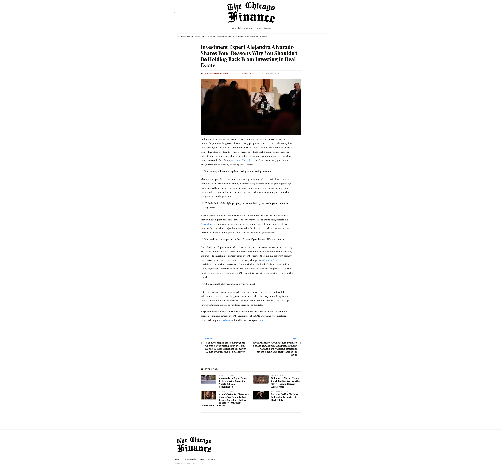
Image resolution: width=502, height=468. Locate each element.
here (261, 320)
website (226, 320)
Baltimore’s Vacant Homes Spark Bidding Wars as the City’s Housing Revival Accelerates (285, 382)
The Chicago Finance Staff (215, 73)
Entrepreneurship (245, 73)
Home (177, 37)
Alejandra (206, 224)
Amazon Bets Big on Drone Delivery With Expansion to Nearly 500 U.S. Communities (233, 382)
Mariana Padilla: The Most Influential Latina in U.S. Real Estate (285, 397)
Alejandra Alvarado (241, 160)
